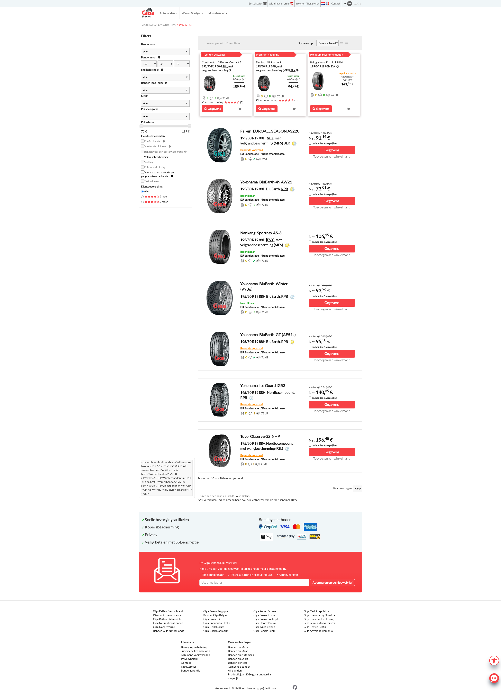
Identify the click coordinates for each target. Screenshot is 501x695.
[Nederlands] (323, 3)
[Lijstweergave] (341, 43)
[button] (494, 660)
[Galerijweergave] (346, 43)
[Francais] (327, 3)
